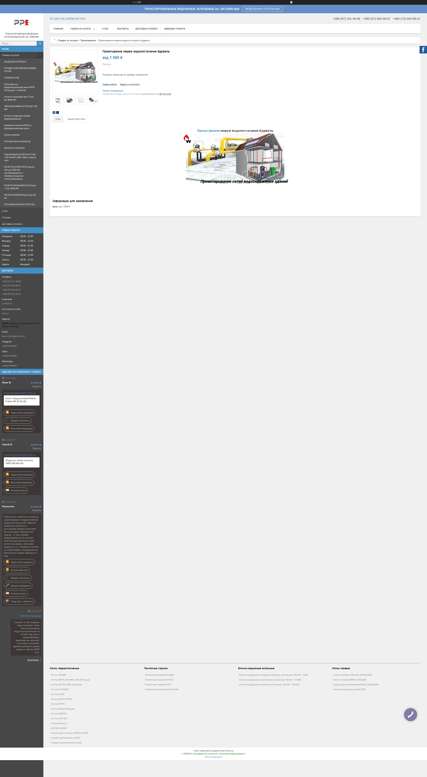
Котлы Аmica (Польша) (63, 708)
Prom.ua (229, 751)
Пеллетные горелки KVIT (158, 684)
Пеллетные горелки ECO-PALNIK (162, 689)
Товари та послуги (68, 40)
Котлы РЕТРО (58, 703)
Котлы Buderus (59, 723)
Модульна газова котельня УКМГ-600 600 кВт (19, 462)
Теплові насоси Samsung (17, 141)
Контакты (123, 28)
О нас (5, 210)
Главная (58, 28)
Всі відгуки (33, 659)
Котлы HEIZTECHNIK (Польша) (66, 684)
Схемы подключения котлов (66, 742)
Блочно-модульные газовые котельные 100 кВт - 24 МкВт (269, 684)
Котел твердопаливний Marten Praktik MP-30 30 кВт (21, 400)
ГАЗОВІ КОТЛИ (11, 77)
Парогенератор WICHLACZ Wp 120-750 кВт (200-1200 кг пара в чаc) (20, 157)
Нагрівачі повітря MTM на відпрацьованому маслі (17, 127)
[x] (57, 113)
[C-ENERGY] (22, 24)
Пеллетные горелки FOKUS (159, 679)
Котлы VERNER (58, 674)
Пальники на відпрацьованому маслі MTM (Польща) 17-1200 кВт (19, 87)
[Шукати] (40, 43)
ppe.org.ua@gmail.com (13, 336)
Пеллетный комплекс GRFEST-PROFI (69, 732)
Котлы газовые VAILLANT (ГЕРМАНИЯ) (352, 674)
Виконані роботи (174, 28)
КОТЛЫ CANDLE (59, 728)
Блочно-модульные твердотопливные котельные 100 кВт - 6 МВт (274, 674)
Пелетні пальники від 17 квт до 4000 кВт (19, 98)
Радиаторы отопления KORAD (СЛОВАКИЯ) (355, 684)
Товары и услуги (10, 55)
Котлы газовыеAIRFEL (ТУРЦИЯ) (349, 679)
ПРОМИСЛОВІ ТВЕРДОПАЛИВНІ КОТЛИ (20, 70)
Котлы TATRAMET (60, 689)
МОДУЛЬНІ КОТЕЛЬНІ (15, 61)
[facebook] (54, 113)
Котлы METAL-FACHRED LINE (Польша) (70, 679)
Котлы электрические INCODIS (349, 689)
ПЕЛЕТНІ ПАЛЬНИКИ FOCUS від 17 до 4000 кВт (20, 187)
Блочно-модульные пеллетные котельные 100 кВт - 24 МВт (270, 679)
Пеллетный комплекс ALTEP (65, 737)
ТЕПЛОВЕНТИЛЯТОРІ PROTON (19, 204)
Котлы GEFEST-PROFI (61, 699)
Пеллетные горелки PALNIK (159, 674)
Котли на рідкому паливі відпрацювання (17, 117)
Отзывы (6, 217)
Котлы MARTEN (59, 713)
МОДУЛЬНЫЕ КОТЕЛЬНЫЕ (262, 9)
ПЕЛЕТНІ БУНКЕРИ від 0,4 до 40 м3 (20, 196)
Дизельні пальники (14, 147)
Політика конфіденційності (232, 754)
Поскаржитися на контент (206, 754)
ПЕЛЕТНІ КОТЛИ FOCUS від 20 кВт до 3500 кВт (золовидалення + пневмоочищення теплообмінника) (19, 172)
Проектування (12, 134)
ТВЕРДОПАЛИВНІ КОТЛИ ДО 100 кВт (20, 108)
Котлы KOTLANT (59, 718)
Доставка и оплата (12, 223)
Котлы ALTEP (57, 694)
